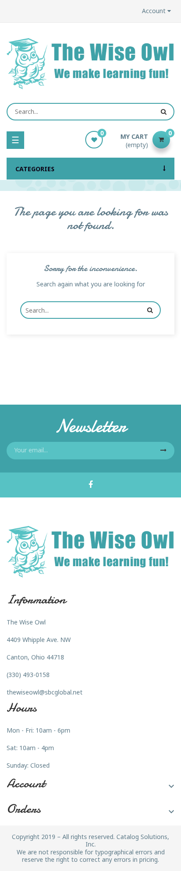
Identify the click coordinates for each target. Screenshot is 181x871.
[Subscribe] (163, 450)
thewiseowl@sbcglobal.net (45, 692)
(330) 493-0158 (28, 674)
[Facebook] (90, 485)
